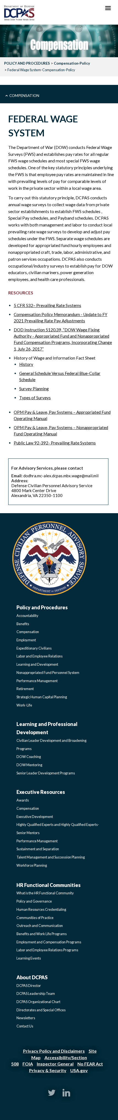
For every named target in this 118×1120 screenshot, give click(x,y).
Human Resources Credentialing (41, 909)
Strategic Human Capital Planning (41, 697)
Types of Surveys (35, 397)
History (26, 364)
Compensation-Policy (72, 63)
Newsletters (25, 1018)
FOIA (28, 1063)
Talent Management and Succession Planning (50, 857)
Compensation (24, 95)
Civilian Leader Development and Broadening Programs (51, 744)
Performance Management (37, 681)
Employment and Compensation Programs (48, 942)
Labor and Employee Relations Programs (47, 950)
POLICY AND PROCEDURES (27, 63)
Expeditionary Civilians (34, 648)
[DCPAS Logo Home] (19, 13)
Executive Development (34, 816)
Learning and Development (37, 664)
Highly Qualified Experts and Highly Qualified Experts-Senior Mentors (57, 828)
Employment (26, 640)
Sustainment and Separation (37, 849)
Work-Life (24, 705)
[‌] (51, 1095)
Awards (22, 800)
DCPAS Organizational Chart (38, 1002)
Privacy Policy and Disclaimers (54, 1050)
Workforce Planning (31, 865)
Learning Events (28, 958)
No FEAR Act (90, 1063)
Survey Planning (34, 388)
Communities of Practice (35, 917)
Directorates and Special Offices (41, 1010)
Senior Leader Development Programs (45, 773)
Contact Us (24, 1026)
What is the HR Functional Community (45, 893)
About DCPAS (31, 977)
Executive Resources (40, 792)
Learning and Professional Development (46, 728)
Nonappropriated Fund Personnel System (47, 672)
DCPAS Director (28, 985)
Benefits (22, 624)
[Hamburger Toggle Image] (108, 9)
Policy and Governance (34, 901)
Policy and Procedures (42, 607)
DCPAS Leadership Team (35, 993)
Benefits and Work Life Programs (41, 934)
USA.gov (79, 1070)
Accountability (27, 615)
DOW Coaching (28, 756)
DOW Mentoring (29, 765)
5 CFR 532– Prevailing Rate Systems (47, 305)
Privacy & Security (47, 1070)
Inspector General (55, 1063)
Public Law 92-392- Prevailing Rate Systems (55, 442)
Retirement (25, 689)
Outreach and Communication (39, 925)
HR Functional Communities (48, 885)
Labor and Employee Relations (39, 656)
